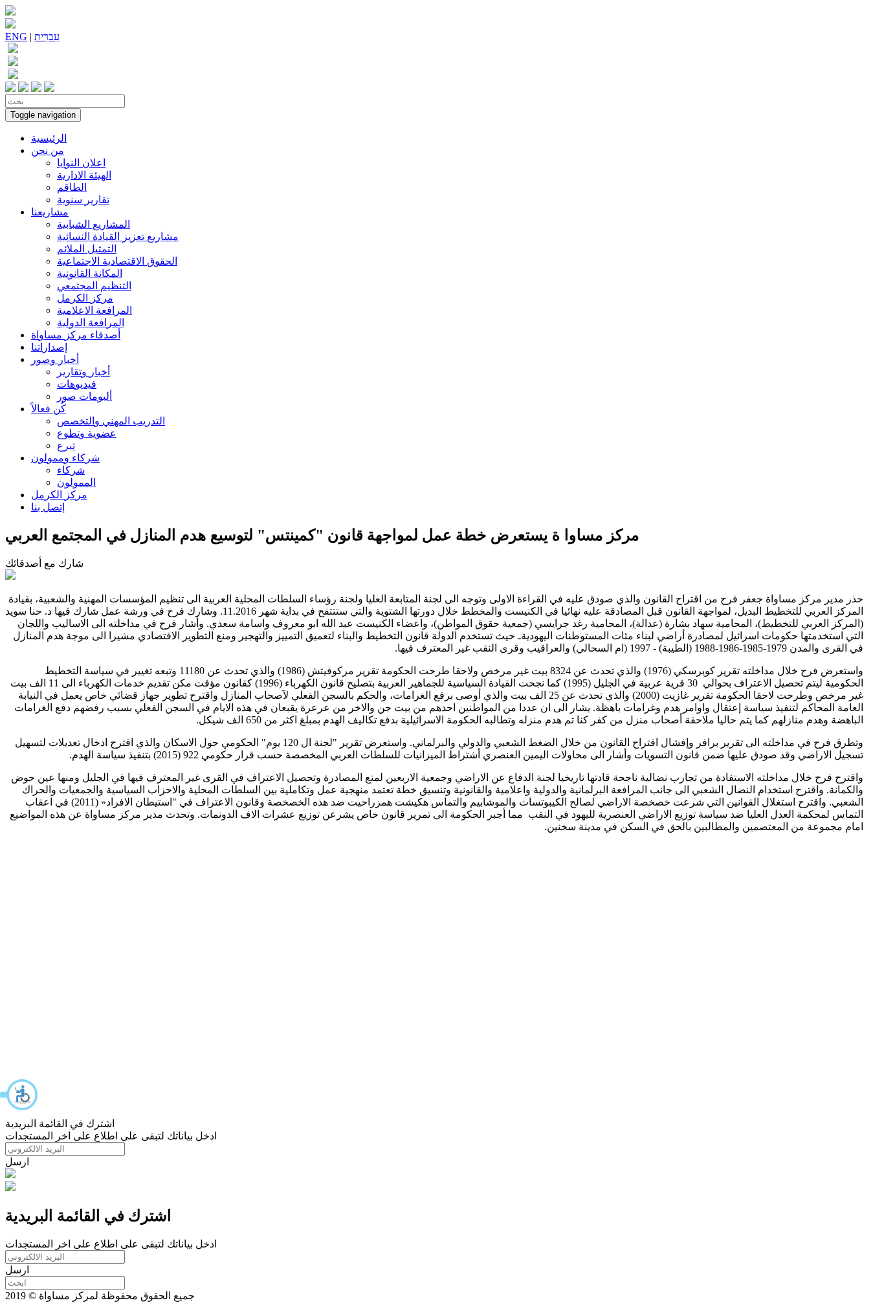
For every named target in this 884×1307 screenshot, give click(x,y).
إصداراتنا (49, 347)
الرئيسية (49, 138)
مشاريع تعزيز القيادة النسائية (118, 236)
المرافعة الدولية (90, 322)
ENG (16, 36)
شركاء (71, 470)
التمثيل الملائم (86, 248)
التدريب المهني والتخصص (111, 420)
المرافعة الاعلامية (94, 310)
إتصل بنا (48, 506)
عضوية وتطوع (86, 433)
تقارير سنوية (83, 199)
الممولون (76, 482)
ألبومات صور (84, 396)
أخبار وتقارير (83, 371)
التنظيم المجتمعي (94, 285)
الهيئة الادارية (84, 175)
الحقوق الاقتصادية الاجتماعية (117, 261)
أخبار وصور (55, 359)
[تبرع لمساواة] (10, 1174)
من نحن (47, 150)
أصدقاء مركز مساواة (75, 334)
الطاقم (72, 187)
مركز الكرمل (85, 297)
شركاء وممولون (65, 457)
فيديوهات (76, 384)
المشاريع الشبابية (93, 224)
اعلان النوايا (81, 162)
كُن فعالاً (48, 408)
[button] (19, 1095)
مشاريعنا (50, 211)
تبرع (66, 445)
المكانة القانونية (89, 273)
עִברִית (47, 36)
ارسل (17, 1161)
